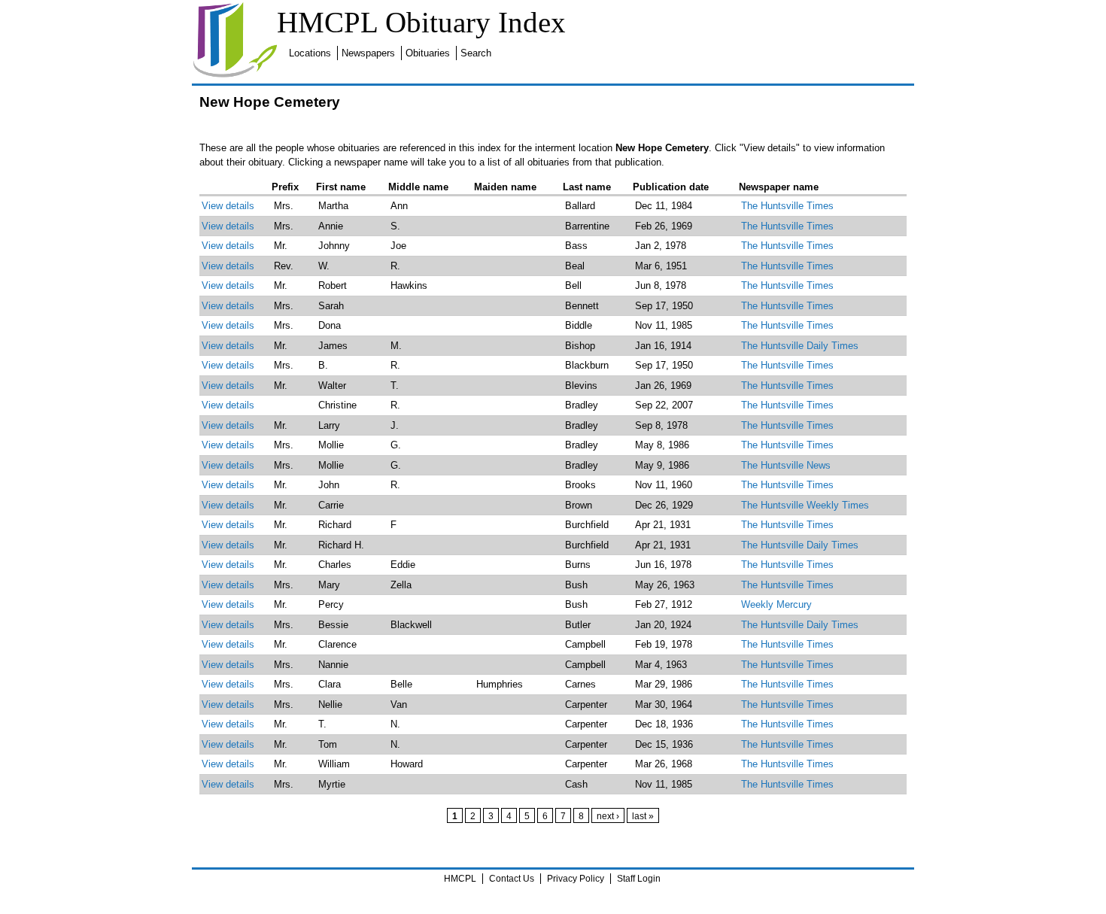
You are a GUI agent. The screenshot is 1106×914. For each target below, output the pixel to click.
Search (475, 53)
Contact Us (511, 878)
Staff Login (639, 878)
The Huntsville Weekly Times (805, 505)
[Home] (235, 74)
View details (228, 205)
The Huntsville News (786, 465)
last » (643, 816)
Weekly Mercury (776, 604)
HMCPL (460, 878)
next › (608, 816)
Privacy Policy (575, 878)
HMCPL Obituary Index (421, 22)
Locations (310, 53)
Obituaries (428, 53)
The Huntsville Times (787, 205)
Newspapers (368, 53)
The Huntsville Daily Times (799, 345)
